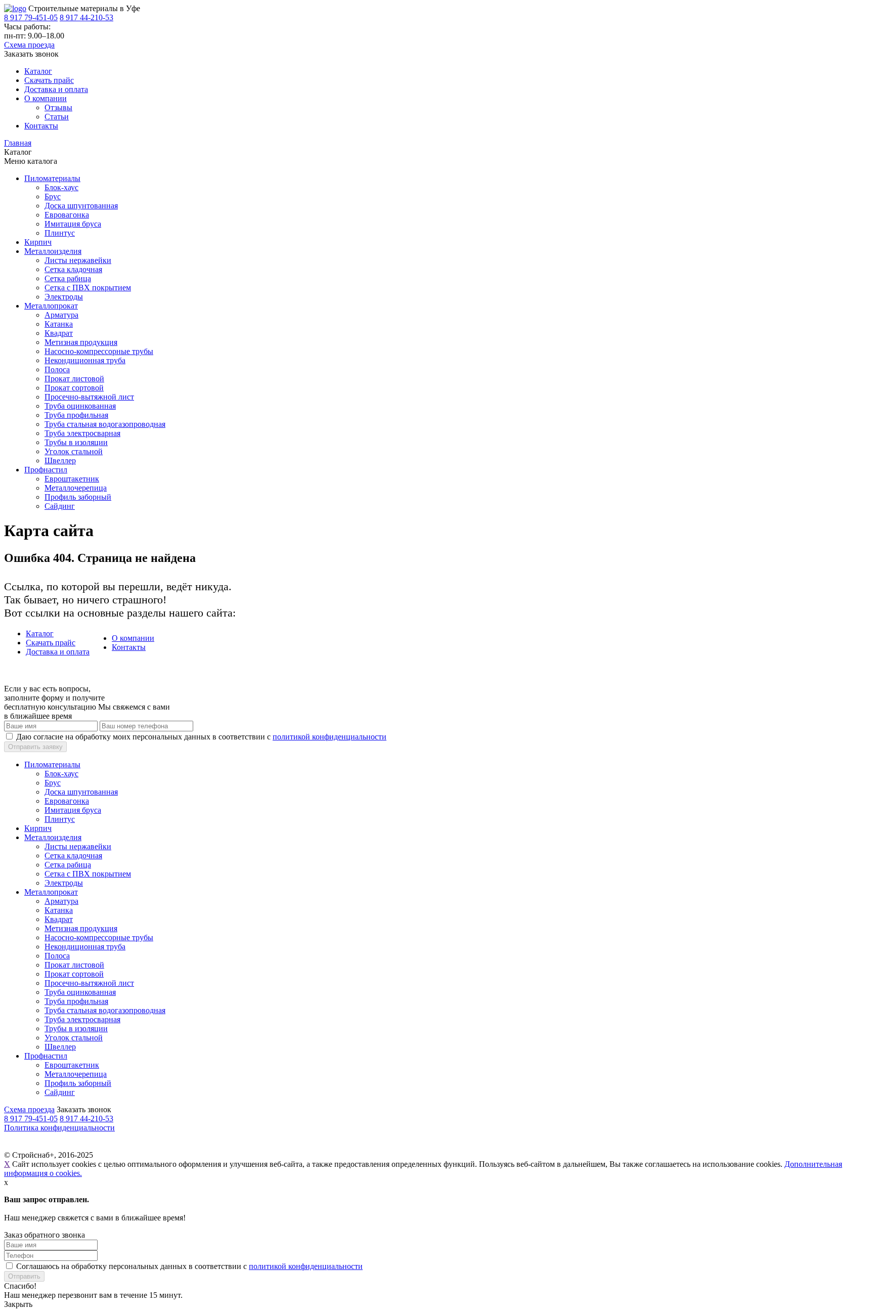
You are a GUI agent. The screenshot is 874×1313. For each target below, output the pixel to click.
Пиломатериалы (52, 178)
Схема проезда (29, 44)
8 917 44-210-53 (86, 17)
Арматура (61, 315)
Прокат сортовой (74, 387)
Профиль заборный (78, 497)
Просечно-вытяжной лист (89, 396)
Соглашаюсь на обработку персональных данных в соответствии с (189, 1266)
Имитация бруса (73, 224)
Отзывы (58, 107)
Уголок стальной (74, 451)
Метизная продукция (81, 342)
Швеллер (60, 460)
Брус (53, 196)
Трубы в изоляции (76, 442)
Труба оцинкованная (80, 406)
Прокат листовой (74, 378)
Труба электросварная (82, 433)
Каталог (38, 71)
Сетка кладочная (73, 269)
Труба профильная (76, 415)
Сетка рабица (68, 278)
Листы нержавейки (78, 260)
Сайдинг (60, 506)
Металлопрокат (51, 305)
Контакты (41, 125)
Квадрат (59, 333)
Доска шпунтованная (81, 205)
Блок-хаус (61, 187)
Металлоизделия (52, 251)
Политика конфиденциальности (59, 1127)
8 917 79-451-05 (31, 17)
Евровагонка (67, 214)
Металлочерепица (76, 488)
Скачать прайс (49, 80)
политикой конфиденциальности (329, 736)
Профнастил (45, 469)
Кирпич (38, 242)
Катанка (59, 324)
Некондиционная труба (85, 360)
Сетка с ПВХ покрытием (88, 287)
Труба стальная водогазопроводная (105, 424)
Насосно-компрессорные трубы (99, 351)
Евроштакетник (72, 478)
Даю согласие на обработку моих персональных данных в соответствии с (201, 736)
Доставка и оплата (56, 89)
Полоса (57, 369)
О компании (45, 98)
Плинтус (60, 233)
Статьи (57, 116)
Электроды (64, 296)
